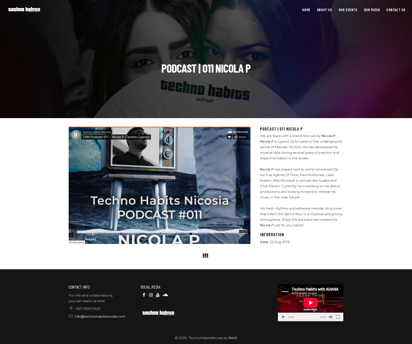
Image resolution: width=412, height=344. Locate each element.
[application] (310, 302)
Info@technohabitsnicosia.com (99, 316)
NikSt (233, 338)
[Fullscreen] (338, 317)
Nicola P (328, 136)
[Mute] (331, 317)
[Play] (283, 317)
